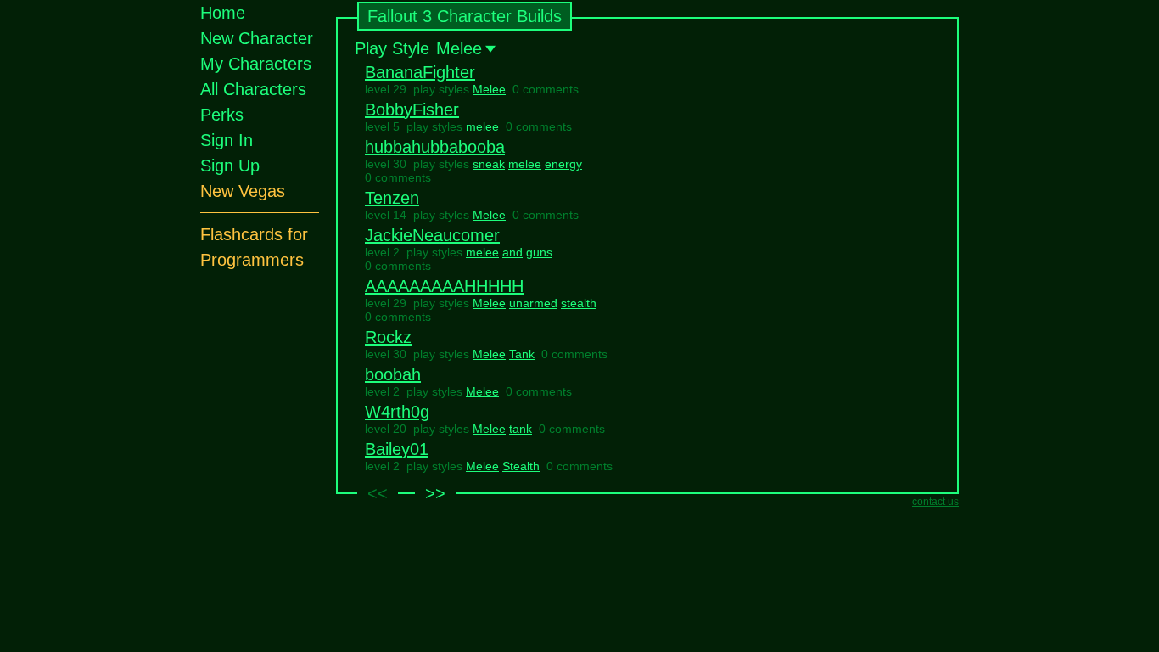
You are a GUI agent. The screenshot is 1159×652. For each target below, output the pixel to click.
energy (563, 164)
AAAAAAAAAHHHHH (444, 286)
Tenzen (392, 197)
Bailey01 (396, 449)
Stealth (521, 466)
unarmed (533, 303)
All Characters (253, 89)
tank (520, 429)
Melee (489, 89)
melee (482, 126)
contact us (935, 502)
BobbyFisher (412, 109)
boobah (393, 374)
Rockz (388, 337)
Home (222, 12)
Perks (222, 114)
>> (435, 493)
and (512, 252)
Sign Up (230, 165)
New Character (256, 38)
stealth (578, 303)
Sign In (226, 140)
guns (539, 252)
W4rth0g (397, 411)
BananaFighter (420, 72)
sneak (489, 164)
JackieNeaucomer (432, 235)
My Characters (255, 63)
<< (377, 493)
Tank (522, 354)
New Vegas (242, 191)
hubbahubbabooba (435, 147)
